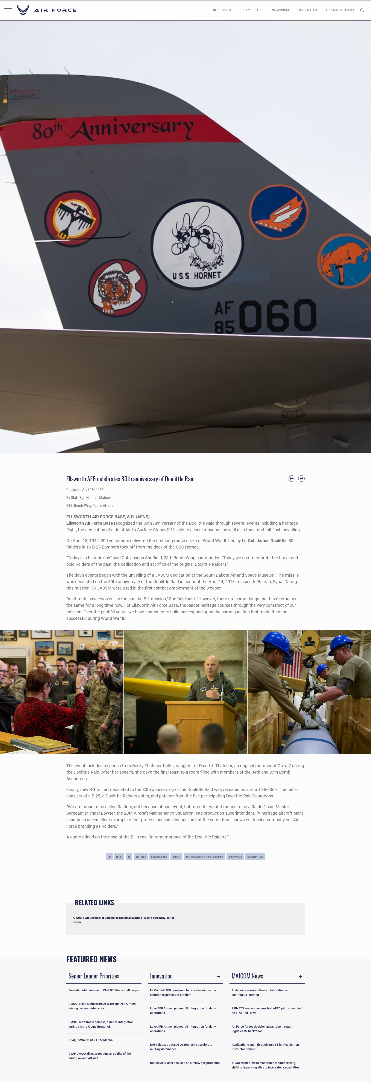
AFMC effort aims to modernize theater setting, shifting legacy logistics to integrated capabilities (265, 1065)
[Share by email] (301, 478)
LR (109, 856)
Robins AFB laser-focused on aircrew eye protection (185, 1063)
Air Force (141, 856)
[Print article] (292, 478)
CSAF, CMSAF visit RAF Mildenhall (91, 1040)
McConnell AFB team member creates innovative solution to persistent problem (183, 993)
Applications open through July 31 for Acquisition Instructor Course (265, 1047)
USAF (119, 856)
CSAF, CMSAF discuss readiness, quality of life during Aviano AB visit (99, 1056)
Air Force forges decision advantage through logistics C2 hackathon (262, 1029)
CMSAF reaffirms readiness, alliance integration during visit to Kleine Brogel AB (101, 1024)
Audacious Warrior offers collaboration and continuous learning (261, 993)
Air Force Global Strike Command (204, 856)
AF (129, 856)
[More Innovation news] (218, 976)
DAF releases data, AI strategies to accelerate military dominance (181, 1047)
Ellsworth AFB (159, 856)
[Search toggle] (363, 10)
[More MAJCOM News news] (300, 976)
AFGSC (176, 856)
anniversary (235, 856)
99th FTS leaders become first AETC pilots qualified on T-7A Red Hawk (267, 1011)
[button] (7, 10)
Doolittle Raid (255, 856)
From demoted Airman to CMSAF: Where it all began (103, 990)
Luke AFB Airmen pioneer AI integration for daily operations (183, 1011)
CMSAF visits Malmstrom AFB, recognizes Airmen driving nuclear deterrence (102, 1006)
